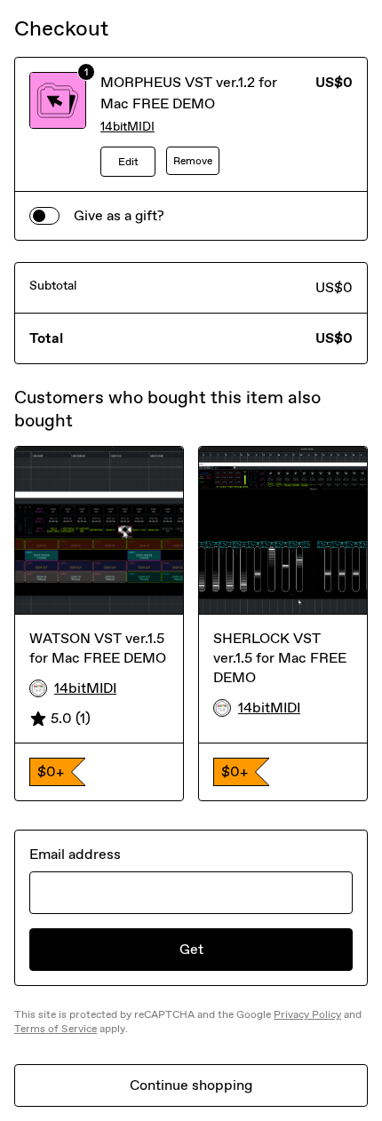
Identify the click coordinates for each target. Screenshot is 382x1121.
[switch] (44, 216)
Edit (128, 161)
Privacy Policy (307, 1014)
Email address (75, 854)
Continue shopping (191, 1085)
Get (191, 949)
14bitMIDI (127, 126)
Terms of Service (55, 1028)
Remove (192, 161)
